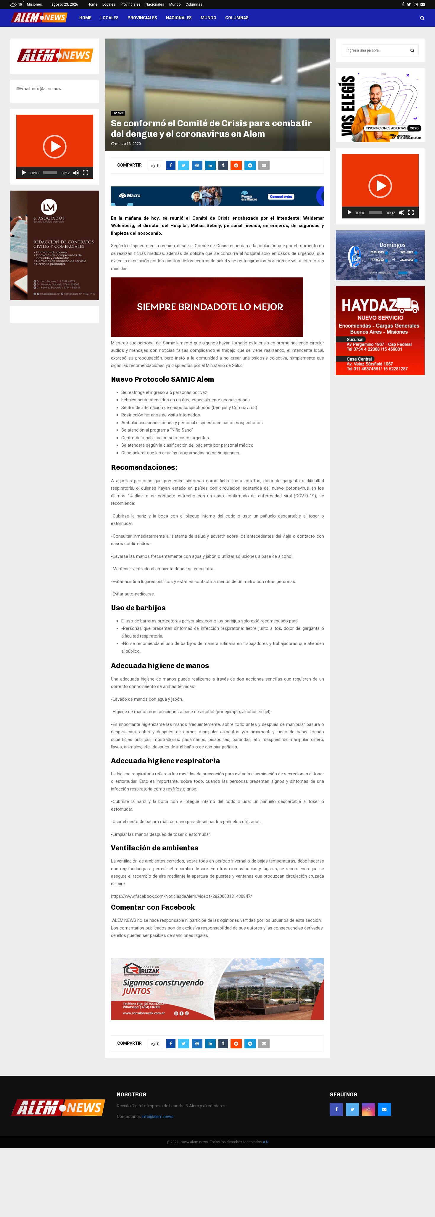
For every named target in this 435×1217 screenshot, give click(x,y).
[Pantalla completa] (85, 173)
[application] (54, 147)
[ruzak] (217, 1018)
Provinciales (130, 4)
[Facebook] (336, 1109)
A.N (265, 1142)
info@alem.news (157, 1116)
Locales (108, 4)
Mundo (175, 4)
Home (92, 4)
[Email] (384, 1109)
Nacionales (155, 4)
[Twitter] (352, 1109)
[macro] (217, 204)
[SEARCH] (412, 50)
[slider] (50, 172)
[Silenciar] (76, 173)
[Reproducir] (24, 173)
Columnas (194, 4)
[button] (55, 147)
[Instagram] (368, 1109)
